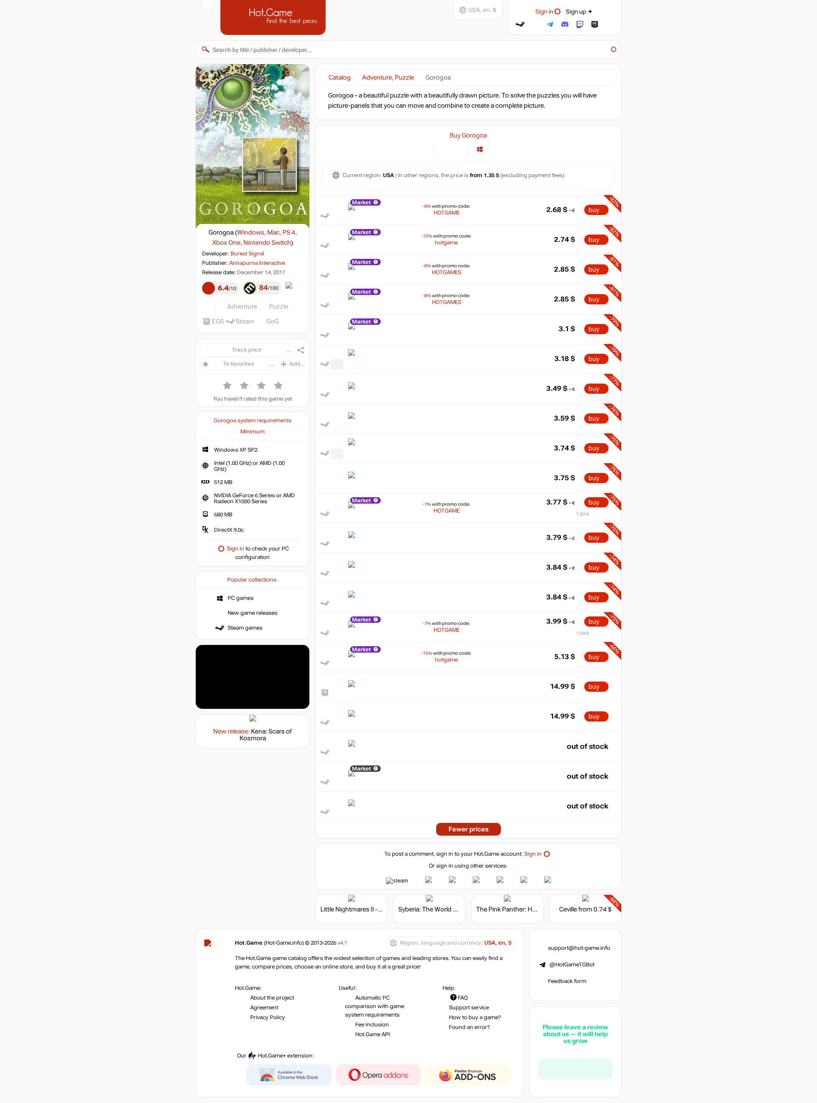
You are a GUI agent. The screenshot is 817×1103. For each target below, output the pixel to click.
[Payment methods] (421, 149)
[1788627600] (337, 453)
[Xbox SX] (522, 149)
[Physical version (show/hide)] (456, 149)
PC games (240, 598)
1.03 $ (582, 514)
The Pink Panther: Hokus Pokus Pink (528, 909)
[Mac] (490, 149)
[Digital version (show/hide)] (444, 149)
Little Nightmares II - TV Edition (364, 909)
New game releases (252, 613)
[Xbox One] (511, 149)
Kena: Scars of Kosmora (266, 735)
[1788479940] (337, 364)
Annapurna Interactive (257, 263)
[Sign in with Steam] (520, 24)
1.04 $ (582, 633)
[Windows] (479, 149)
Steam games (245, 628)
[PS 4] (501, 149)
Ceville (568, 909)
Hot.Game (274, 17)
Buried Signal (247, 254)
